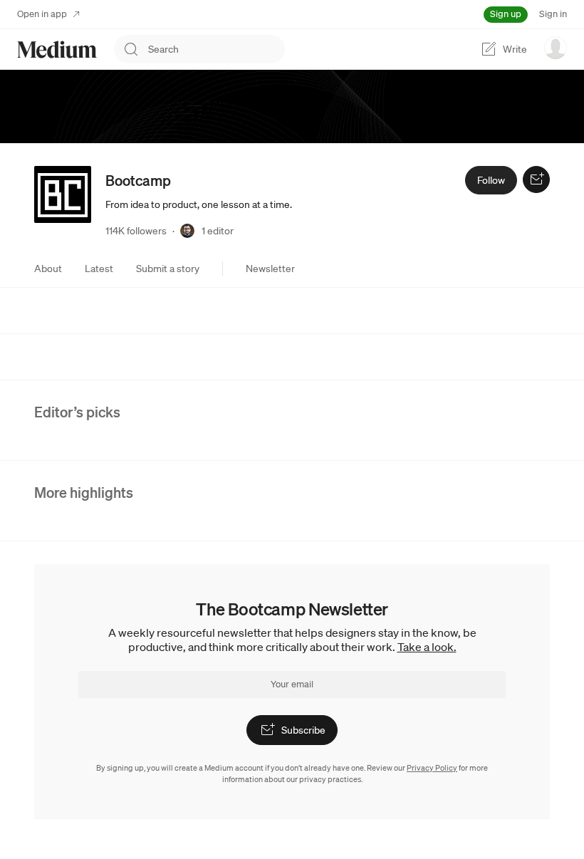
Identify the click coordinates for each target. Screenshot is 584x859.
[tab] (48, 268)
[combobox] (216, 49)
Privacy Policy (432, 768)
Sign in (553, 14)
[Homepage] (57, 49)
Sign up (505, 14)
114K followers (136, 230)
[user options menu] (555, 47)
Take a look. (427, 647)
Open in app (42, 14)
